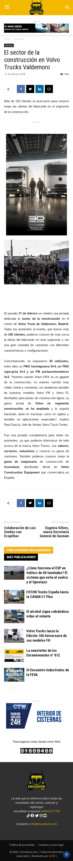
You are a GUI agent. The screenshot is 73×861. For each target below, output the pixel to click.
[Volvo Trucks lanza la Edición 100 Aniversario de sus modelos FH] (14, 636)
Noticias (18, 39)
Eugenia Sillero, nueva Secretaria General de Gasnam (54, 532)
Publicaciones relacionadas (28, 550)
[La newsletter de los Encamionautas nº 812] (14, 655)
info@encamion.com (43, 824)
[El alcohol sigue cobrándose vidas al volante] (14, 616)
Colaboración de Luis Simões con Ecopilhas (20, 532)
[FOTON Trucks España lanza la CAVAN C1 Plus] (14, 597)
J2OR (52, 856)
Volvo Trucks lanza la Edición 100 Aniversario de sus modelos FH (46, 635)
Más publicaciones (20, 557)
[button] (67, 7)
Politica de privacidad (22, 845)
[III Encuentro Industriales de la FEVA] (14, 675)
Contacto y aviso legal (50, 845)
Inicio (7, 39)
